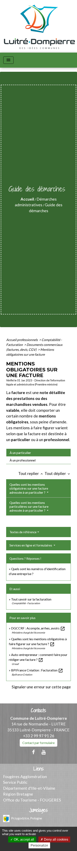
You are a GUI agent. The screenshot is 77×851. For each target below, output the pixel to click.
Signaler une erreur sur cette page (41, 686)
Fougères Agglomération (25, 776)
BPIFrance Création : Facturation (37, 670)
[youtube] (44, 752)
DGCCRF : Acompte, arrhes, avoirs (38, 628)
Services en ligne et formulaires (31, 545)
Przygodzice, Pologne (26, 818)
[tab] (38, 452)
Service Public (15, 782)
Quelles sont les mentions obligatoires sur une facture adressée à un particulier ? (28, 488)
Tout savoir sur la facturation (31, 599)
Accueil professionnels (22, 340)
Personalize (39, 845)
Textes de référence (23, 532)
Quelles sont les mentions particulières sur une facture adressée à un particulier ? (28, 506)
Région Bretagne (18, 794)
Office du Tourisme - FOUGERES (32, 800)
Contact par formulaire (38, 743)
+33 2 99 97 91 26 (38, 735)
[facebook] (33, 752)
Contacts (38, 710)
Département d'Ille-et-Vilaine (29, 788)
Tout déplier (58, 473)
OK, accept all (23, 839)
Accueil (27, 199)
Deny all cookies (55, 839)
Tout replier (31, 473)
